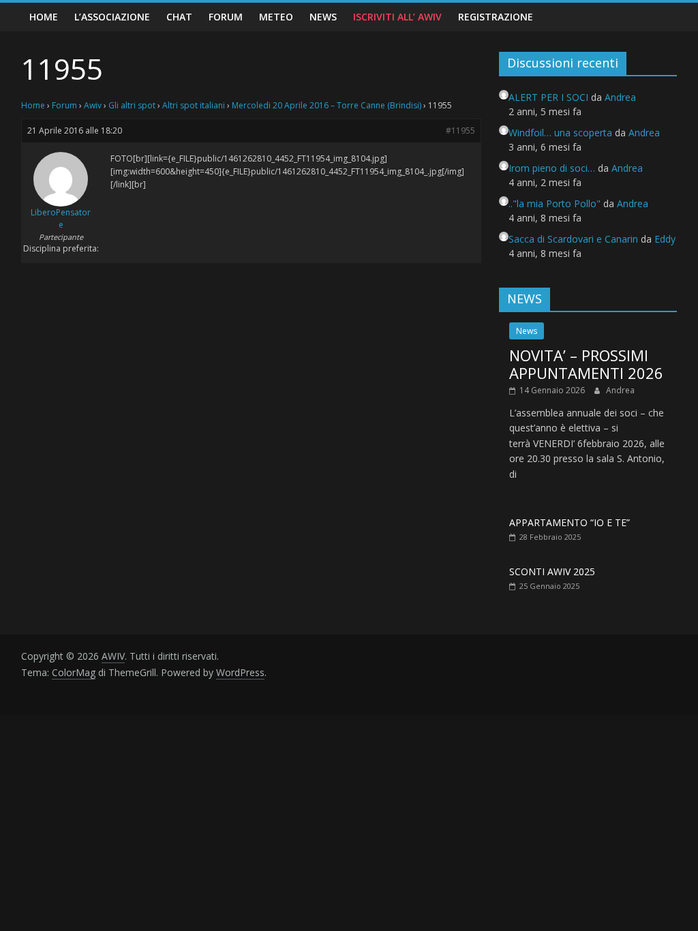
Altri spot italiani (193, 105)
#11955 (460, 130)
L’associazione (112, 16)
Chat (179, 16)
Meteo (276, 16)
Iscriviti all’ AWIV (397, 16)
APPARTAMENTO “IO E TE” (569, 522)
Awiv (93, 105)
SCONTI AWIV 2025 (552, 571)
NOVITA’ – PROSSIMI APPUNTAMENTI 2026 (586, 364)
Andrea (620, 390)
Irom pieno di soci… (552, 168)
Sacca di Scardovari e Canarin (573, 238)
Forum (226, 16)
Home (43, 16)
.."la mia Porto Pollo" (555, 203)
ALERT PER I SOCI (548, 97)
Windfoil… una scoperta (560, 132)
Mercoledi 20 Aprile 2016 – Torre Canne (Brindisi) (326, 105)
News (323, 16)
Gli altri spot (131, 105)
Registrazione (495, 16)
